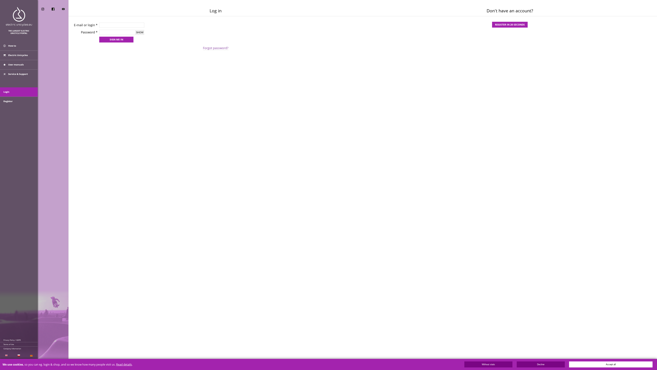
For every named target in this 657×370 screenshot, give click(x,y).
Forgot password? (215, 48)
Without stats (488, 364)
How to (12, 45)
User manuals (16, 64)
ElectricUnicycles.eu (19, 16)
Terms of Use (8, 344)
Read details (124, 364)
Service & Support (18, 74)
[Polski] (18, 355)
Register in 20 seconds (510, 24)
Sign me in (116, 39)
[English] (6, 355)
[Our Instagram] (43, 9)
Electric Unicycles (18, 55)
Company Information (12, 348)
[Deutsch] (31, 355)
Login (6, 91)
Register (8, 101)
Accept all (611, 364)
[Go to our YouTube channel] (63, 9)
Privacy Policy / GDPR (12, 340)
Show (139, 32)
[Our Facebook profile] (53, 9)
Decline (540, 364)
